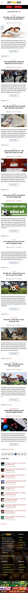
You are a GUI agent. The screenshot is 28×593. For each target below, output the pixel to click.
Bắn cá (21, 537)
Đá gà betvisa (14, 317)
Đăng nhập (22, 567)
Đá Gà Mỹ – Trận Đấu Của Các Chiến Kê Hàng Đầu (14, 365)
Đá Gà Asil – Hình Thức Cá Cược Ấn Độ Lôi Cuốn (14, 320)
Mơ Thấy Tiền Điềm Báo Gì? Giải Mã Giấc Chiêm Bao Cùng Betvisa (14, 107)
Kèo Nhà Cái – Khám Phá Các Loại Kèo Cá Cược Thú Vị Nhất (14, 274)
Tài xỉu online (10, 556)
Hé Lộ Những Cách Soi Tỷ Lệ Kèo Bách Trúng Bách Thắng (14, 242)
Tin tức (21, 547)
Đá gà (21, 540)
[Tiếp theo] (25, 454)
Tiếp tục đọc (14, 51)
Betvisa (4, 538)
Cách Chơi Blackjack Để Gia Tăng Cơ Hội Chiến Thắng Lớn (15, 517)
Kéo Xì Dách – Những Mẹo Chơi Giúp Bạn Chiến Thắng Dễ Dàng (15, 505)
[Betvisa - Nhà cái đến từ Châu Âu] (14, 2)
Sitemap (5, 574)
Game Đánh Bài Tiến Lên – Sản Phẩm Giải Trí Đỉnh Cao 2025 (14, 151)
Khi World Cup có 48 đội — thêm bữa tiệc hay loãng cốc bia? (15, 463)
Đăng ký (22, 564)
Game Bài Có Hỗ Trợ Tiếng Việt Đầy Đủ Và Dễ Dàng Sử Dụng (15, 469)
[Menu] (2, 2)
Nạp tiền (22, 569)
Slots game (22, 542)
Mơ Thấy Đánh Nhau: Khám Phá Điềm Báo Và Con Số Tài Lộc (14, 62)
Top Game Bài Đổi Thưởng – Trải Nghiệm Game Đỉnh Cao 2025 (15, 493)
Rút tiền (21, 572)
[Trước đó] (3, 454)
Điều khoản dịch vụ (8, 572)
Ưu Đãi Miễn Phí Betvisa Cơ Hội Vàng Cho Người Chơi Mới (14, 411)
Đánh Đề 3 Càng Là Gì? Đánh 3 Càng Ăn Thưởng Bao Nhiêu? (15, 475)
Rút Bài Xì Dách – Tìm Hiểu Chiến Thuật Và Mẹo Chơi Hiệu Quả (15, 511)
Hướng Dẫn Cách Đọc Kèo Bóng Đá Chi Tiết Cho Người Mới (14, 196)
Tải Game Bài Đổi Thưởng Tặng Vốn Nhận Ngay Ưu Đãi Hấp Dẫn (15, 481)
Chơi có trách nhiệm (8, 569)
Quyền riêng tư (7, 567)
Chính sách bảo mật (8, 564)
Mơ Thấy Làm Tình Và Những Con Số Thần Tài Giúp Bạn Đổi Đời (14, 18)
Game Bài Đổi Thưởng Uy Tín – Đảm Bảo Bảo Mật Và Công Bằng (15, 499)
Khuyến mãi (22, 545)
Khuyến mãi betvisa (14, 408)
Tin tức (14, 15)
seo (19, 11)
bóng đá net (4, 524)
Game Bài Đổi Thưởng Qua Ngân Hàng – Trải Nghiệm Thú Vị (15, 487)
